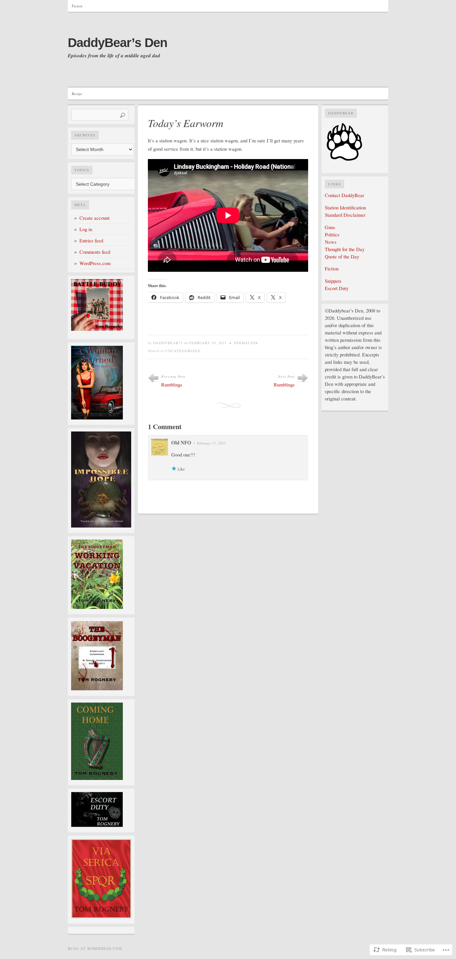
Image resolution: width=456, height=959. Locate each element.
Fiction (77, 5)
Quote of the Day (342, 256)
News (330, 242)
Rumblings (171, 384)
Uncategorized (183, 350)
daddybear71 (168, 342)
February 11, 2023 (211, 442)
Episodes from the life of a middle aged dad (114, 55)
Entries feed (91, 240)
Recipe (77, 93)
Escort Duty (337, 288)
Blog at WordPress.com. (96, 948)
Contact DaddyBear (344, 195)
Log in (85, 229)
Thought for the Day (345, 249)
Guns (330, 227)
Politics (332, 234)
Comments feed (94, 252)
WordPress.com (94, 263)
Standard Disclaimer (345, 215)
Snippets (333, 281)
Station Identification (345, 207)
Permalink (246, 342)
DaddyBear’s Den (117, 42)
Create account (94, 218)
